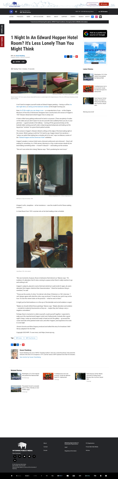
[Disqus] (59, 416)
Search (81, 16)
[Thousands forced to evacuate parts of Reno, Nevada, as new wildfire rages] (16, 388)
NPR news (19, 338)
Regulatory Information (70, 451)
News (28, 16)
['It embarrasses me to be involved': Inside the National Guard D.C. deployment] (88, 88)
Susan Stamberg (20, 55)
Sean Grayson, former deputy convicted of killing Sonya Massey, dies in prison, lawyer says (100, 101)
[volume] (16, 11)
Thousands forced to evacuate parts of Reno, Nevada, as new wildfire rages (30, 387)
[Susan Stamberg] (14, 354)
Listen (11, 16)
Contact (46, 446)
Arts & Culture (38, 16)
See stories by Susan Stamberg (30, 357)
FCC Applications (90, 443)
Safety (87, 16)
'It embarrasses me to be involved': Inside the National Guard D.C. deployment (62, 375)
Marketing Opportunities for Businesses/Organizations (72, 443)
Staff (66, 447)
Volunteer (93, 4)
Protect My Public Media (92, 446)
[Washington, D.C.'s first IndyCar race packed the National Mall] (88, 77)
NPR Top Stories (30, 338)
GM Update (2, 29)
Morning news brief (88, 112)
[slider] (18, 11)
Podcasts (20, 16)
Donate (104, 4)
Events (73, 16)
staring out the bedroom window (38, 107)
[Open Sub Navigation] (14, 16)
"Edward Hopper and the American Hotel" (32, 137)
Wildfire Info (2, 41)
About (56, 16)
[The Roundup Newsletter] (95, 53)
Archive (88, 450)
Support (64, 16)
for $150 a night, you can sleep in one (31, 110)
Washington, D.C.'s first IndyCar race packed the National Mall (100, 76)
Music (49, 16)
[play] (11, 12)
